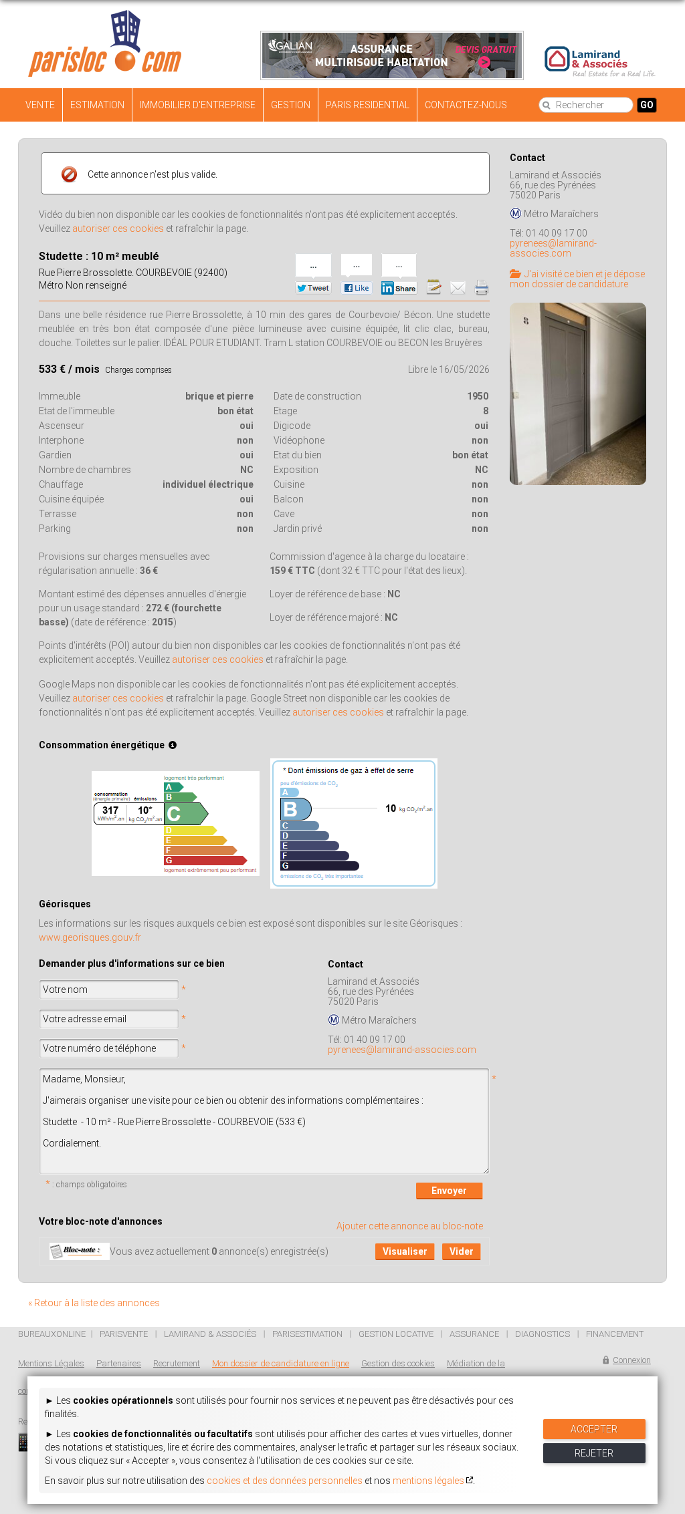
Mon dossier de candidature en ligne (280, 1363)
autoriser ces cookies (118, 228)
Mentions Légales (51, 1363)
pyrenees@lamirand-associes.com (402, 1049)
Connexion (632, 1360)
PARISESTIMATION (307, 1334)
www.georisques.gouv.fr (90, 937)
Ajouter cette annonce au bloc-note (409, 1226)
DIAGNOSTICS (542, 1334)
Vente (40, 105)
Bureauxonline (52, 1334)
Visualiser (405, 1251)
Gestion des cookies (398, 1363)
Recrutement (176, 1363)
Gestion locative (396, 1334)
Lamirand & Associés (210, 1334)
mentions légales (428, 1480)
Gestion (290, 105)
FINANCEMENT (615, 1334)
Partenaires (118, 1363)
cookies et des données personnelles (285, 1480)
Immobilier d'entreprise (198, 105)
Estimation (97, 105)
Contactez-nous (466, 105)
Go (647, 105)
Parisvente (124, 1334)
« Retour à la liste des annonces (94, 1303)
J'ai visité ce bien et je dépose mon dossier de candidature (577, 279)
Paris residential (367, 105)
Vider (462, 1251)
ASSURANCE (474, 1334)
